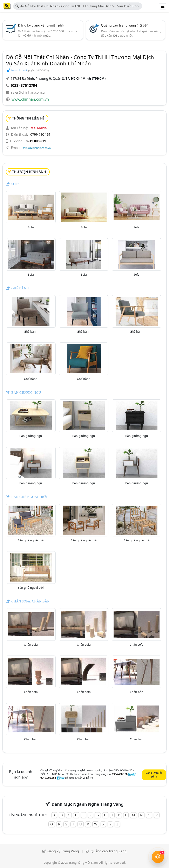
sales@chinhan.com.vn (28, 92)
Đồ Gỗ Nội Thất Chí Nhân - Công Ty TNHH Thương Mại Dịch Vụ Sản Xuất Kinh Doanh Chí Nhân (77, 7)
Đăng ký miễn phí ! (154, 774)
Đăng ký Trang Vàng (63, 851)
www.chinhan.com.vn (30, 99)
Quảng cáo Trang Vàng (109, 851)
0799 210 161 (40, 134)
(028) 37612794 (24, 85)
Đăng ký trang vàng (40, 25)
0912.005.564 (48, 778)
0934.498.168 (120, 774)
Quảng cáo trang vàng (124, 25)
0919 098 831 (36, 141)
